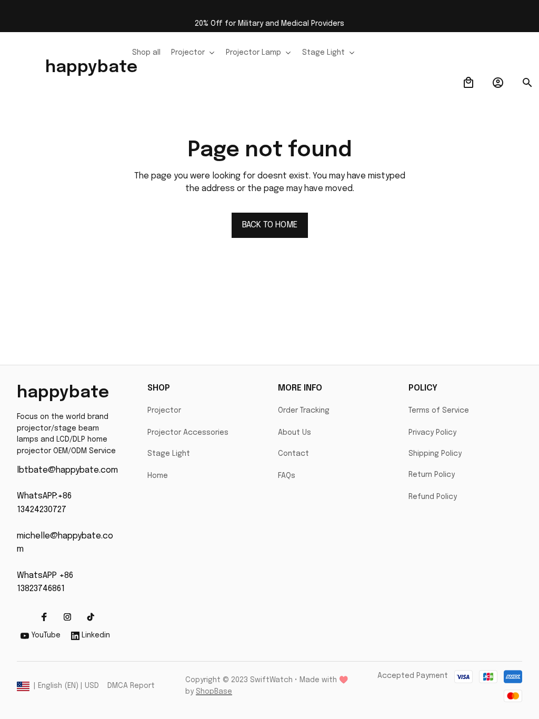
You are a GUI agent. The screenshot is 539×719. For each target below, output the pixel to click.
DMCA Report (131, 686)
